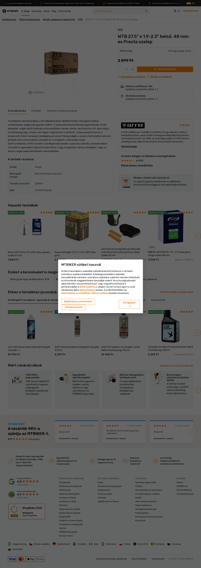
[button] (87, 290)
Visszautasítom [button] (73, 307)
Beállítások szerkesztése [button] (78, 301)
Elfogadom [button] (129, 304)
